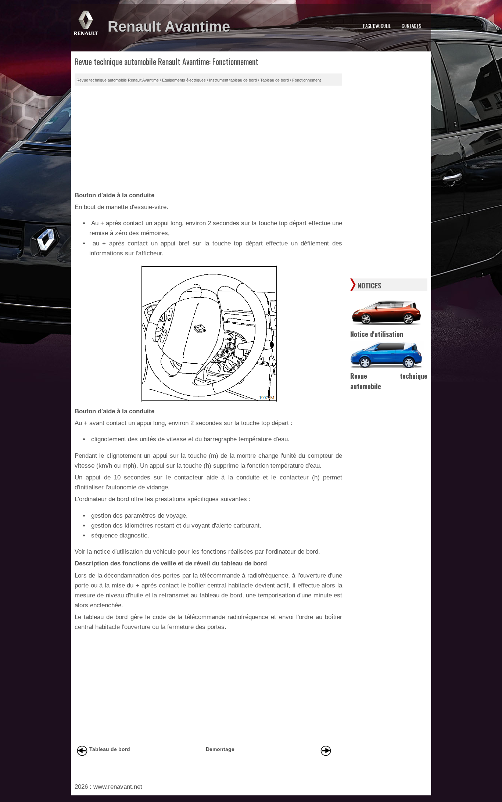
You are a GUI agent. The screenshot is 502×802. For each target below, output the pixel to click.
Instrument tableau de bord (233, 80)
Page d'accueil (377, 25)
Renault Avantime (169, 26)
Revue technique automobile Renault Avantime (117, 80)
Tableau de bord (274, 80)
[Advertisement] (208, 137)
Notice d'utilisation (376, 334)
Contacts (412, 25)
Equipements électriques (184, 80)
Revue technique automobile (388, 381)
